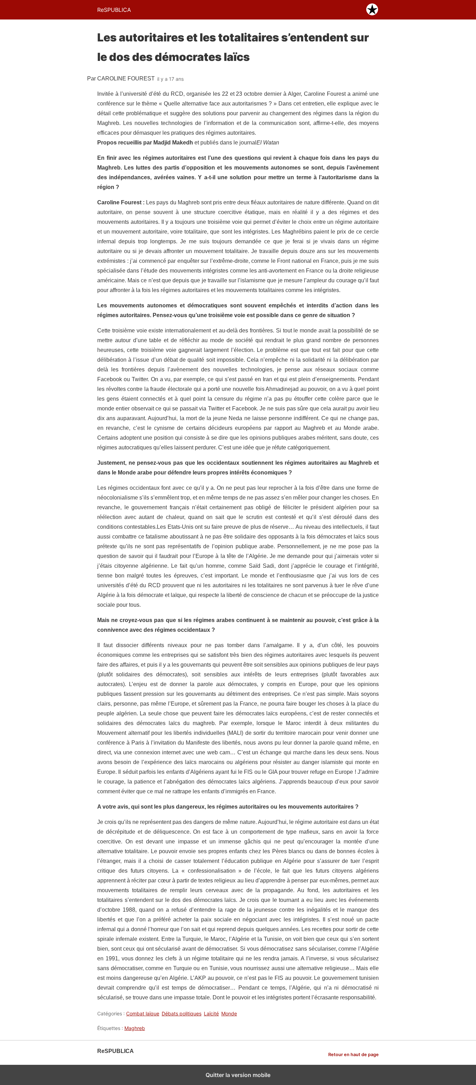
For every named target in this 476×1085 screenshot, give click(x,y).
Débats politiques (181, 1013)
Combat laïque (142, 1013)
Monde (229, 1013)
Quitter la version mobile (238, 1074)
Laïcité (211, 1013)
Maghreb (134, 1028)
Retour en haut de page (353, 1054)
